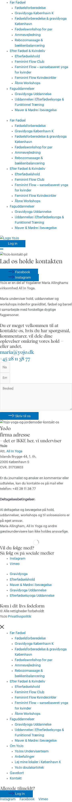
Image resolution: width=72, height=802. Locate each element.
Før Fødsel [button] (18, 2)
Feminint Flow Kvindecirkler (35, 77)
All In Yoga (14, 451)
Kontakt (16, 778)
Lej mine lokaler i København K (38, 762)
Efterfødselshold (27, 56)
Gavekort (17, 773)
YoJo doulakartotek (29, 767)
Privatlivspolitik (19, 616)
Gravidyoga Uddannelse (33, 94)
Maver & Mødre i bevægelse (36, 110)
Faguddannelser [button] (22, 88)
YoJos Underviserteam (32, 751)
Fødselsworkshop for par (33, 29)
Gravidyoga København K (34, 13)
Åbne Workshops (27, 83)
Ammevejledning (28, 35)
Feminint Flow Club (29, 61)
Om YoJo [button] (16, 746)
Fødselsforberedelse (30, 8)
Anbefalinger (24, 756)
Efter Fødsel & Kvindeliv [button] (27, 51)
